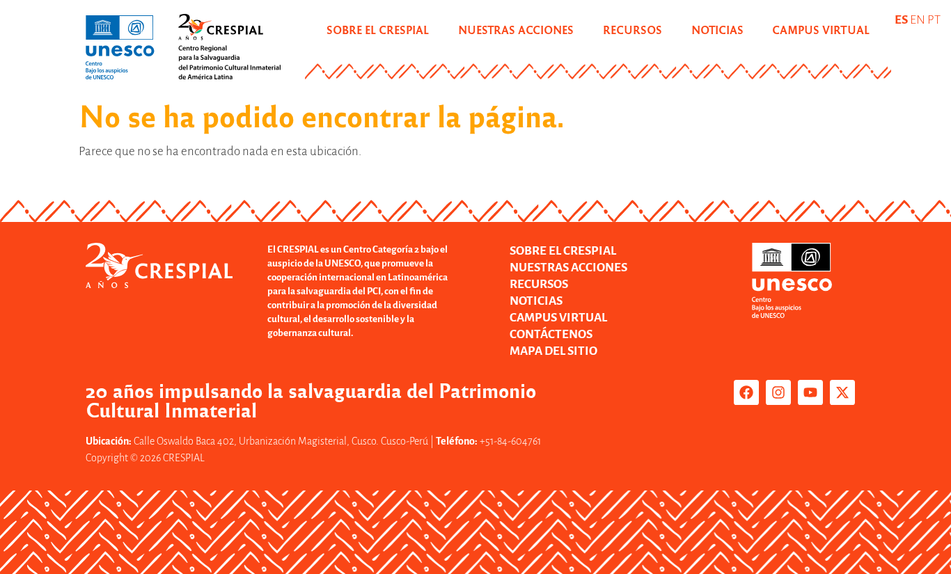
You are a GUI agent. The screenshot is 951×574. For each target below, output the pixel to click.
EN (917, 19)
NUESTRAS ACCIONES (516, 29)
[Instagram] (778, 392)
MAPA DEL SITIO (553, 351)
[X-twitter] (842, 392)
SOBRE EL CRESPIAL (378, 29)
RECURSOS (632, 29)
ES (901, 19)
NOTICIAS (717, 29)
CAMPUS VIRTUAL (821, 29)
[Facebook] (746, 392)
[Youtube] (810, 392)
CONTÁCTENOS (551, 334)
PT (934, 19)
